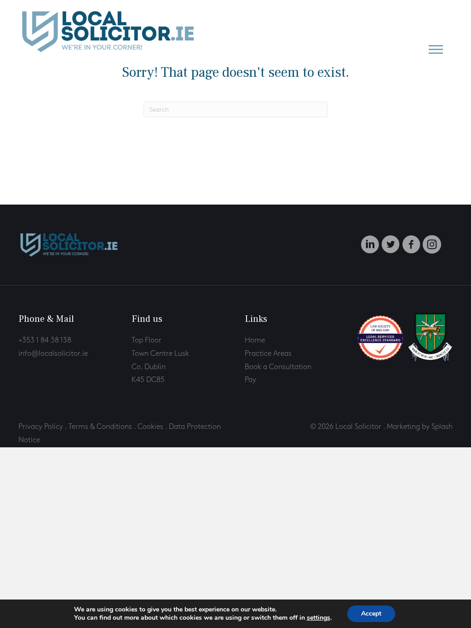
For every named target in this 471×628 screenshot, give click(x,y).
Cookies (151, 426)
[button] (436, 49)
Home (255, 340)
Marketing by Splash (420, 426)
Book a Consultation (278, 367)
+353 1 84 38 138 (44, 340)
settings (318, 618)
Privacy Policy (40, 426)
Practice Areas (268, 353)
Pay (250, 380)
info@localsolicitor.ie (53, 353)
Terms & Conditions (100, 426)
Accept (371, 613)
